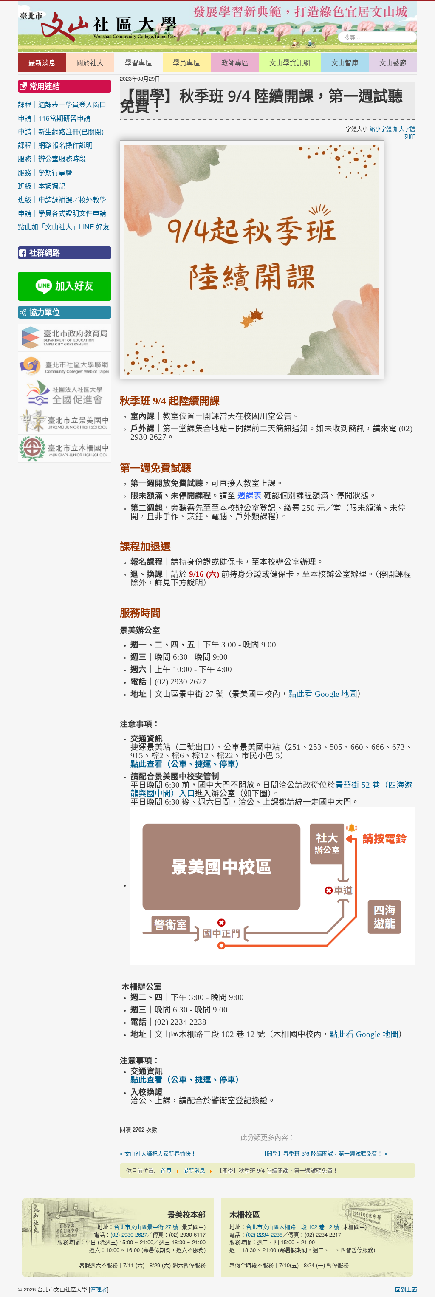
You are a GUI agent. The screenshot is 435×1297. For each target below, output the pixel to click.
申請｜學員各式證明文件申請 (62, 213)
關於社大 (90, 62)
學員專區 (186, 62)
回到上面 (406, 1289)
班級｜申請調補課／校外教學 (62, 199)
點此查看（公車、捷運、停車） (186, 764)
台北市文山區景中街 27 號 (146, 1227)
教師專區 (235, 62)
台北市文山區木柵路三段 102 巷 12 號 (292, 1227)
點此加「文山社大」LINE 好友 (64, 227)
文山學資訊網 (289, 62)
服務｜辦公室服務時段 (62, 159)
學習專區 (138, 62)
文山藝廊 (393, 62)
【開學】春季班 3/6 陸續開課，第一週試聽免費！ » (324, 1153)
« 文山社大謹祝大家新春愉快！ (158, 1153)
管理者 (98, 1289)
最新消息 (42, 62)
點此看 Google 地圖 (322, 693)
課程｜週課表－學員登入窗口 (62, 104)
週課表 (249, 495)
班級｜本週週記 (62, 186)
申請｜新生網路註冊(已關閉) (61, 131)
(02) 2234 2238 (264, 1234)
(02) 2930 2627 (128, 1234)
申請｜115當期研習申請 (54, 118)
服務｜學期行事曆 (62, 172)
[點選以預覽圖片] (252, 259)
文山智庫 (345, 62)
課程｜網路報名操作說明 (55, 145)
